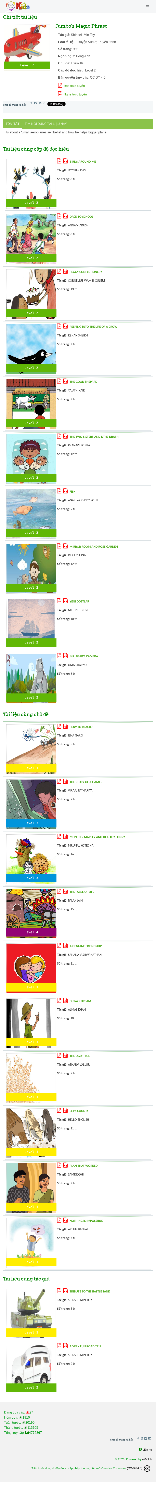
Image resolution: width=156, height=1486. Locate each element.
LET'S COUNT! (79, 1111)
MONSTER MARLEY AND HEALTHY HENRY (97, 837)
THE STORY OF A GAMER (86, 782)
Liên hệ (147, 1449)
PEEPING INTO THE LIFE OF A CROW (93, 327)
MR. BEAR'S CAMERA (84, 656)
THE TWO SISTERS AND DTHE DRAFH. (94, 437)
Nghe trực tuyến (75, 94)
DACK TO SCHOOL (81, 216)
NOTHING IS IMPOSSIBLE (86, 1221)
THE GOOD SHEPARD (84, 382)
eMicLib (147, 1459)
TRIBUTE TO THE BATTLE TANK (90, 1291)
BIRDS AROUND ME (83, 161)
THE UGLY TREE (80, 1056)
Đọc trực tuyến (74, 86)
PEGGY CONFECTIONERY (86, 272)
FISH (73, 491)
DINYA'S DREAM (80, 1001)
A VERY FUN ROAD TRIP (85, 1346)
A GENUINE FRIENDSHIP (86, 946)
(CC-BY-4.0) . (139, 1468)
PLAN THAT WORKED (84, 1166)
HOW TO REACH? (81, 727)
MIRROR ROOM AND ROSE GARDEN (94, 546)
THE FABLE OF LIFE (82, 892)
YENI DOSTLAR (79, 601)
